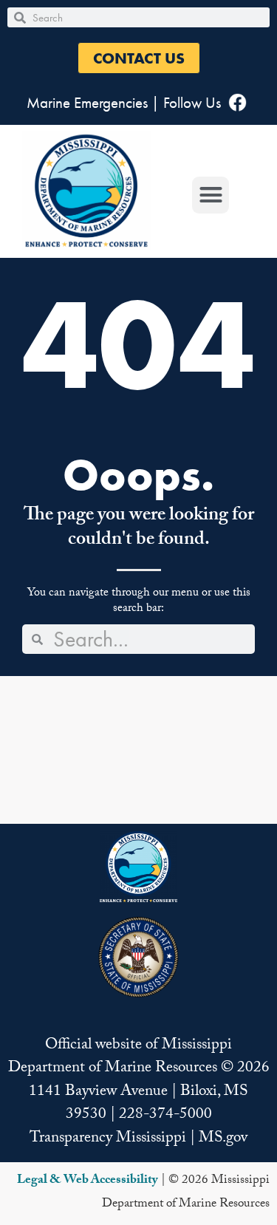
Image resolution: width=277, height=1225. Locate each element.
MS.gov (223, 1139)
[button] (139, 58)
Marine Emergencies (87, 102)
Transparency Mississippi (108, 1139)
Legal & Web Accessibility (87, 1181)
